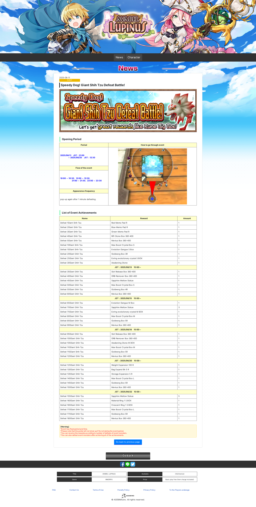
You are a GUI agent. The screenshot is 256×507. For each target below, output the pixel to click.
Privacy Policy (149, 490)
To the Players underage (179, 490)
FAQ (54, 490)
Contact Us (74, 490)
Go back (128, 455)
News (119, 57)
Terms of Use (98, 490)
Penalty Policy (123, 490)
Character (134, 57)
